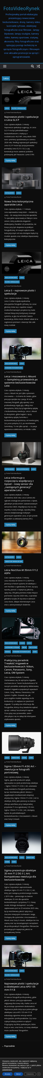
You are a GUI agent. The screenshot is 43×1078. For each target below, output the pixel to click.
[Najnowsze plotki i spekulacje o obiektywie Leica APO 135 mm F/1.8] (21, 956)
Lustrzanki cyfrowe (12, 647)
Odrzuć (18, 1074)
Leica (7, 108)
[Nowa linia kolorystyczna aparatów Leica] (21, 178)
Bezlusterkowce (11, 277)
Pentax (7, 651)
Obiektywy (15, 757)
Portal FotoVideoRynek (13, 112)
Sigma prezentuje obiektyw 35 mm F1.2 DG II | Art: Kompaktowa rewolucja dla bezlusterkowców (20, 875)
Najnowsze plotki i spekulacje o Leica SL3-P (21, 118)
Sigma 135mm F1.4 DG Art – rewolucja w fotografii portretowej (20, 769)
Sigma (24, 757)
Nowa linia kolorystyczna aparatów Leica (18, 203)
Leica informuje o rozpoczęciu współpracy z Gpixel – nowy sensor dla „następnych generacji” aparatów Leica (19, 484)
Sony (35, 651)
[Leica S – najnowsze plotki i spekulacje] (21, 263)
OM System (33, 647)
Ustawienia (30, 1074)
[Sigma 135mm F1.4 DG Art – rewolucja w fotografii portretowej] (21, 743)
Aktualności (9, 193)
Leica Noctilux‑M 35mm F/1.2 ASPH (21, 571)
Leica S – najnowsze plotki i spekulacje (20, 292)
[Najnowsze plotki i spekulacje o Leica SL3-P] (21, 93)
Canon (22, 643)
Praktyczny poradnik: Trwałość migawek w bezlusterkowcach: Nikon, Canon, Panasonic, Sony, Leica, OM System (19, 666)
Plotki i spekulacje (18, 108)
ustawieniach (7, 1070)
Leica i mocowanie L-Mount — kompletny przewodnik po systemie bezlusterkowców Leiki (21, 381)
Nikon (24, 647)
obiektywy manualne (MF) (13, 561)
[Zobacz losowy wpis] (38, 66)
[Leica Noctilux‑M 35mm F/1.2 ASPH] (21, 542)
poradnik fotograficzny (13, 367)
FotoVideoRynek (21, 8)
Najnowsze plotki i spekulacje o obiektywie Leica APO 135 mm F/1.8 (21, 986)
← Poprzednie (8, 1046)
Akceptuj (7, 1074)
